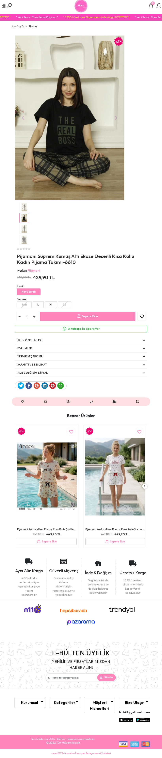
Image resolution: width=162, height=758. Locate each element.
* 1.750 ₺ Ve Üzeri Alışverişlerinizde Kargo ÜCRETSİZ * (79, 17)
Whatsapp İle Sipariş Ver (84, 328)
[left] (17, 486)
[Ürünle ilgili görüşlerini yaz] (69, 401)
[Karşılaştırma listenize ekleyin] (92, 401)
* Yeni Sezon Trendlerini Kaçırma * (138, 17)
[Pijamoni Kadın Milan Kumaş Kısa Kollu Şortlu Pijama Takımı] (47, 476)
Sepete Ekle (90, 316)
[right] (144, 486)
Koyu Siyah (29, 291)
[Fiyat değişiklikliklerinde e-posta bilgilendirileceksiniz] (115, 401)
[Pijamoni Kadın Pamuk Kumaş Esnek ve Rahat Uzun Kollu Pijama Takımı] (115, 476)
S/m (24, 304)
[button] (23, 117)
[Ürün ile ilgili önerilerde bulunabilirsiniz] (138, 401)
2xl (65, 304)
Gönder (108, 677)
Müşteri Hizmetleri (99, 705)
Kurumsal (29, 702)
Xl (50, 304)
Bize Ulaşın (134, 702)
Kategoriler (64, 702)
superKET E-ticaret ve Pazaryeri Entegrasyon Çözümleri (81, 753)
